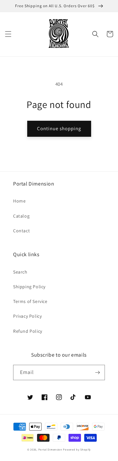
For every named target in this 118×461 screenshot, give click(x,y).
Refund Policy (27, 331)
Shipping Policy (29, 287)
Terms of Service (30, 301)
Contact (21, 231)
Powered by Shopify (77, 449)
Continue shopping (59, 128)
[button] (8, 34)
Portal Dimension (50, 449)
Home (19, 201)
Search (20, 272)
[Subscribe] (97, 372)
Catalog (21, 216)
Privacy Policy (27, 316)
